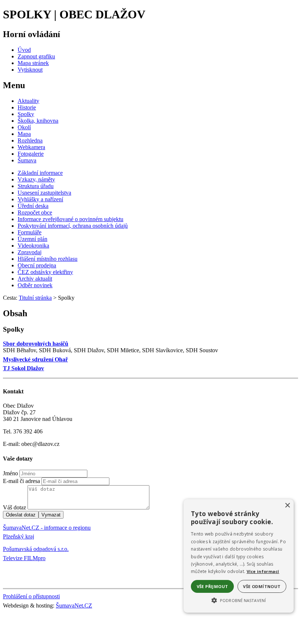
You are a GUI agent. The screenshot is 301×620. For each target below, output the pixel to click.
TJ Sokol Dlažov (23, 368)
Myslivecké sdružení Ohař (35, 359)
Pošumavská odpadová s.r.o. (36, 549)
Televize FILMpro (24, 558)
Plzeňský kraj (18, 536)
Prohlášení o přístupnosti (31, 596)
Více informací (263, 571)
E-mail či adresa (21, 481)
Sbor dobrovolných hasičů (35, 343)
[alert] (239, 556)
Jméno (10, 473)
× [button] (287, 505)
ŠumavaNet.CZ (74, 605)
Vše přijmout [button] (212, 586)
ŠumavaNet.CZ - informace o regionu (47, 528)
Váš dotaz (14, 507)
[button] (238, 599)
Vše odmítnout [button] (261, 586)
